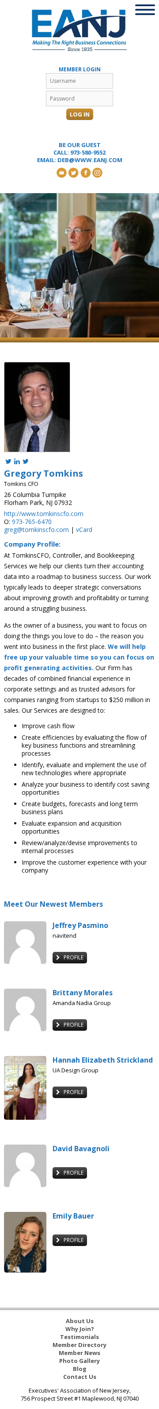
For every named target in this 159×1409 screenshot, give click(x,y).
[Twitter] (8, 461)
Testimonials (79, 1337)
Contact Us (79, 1377)
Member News (79, 1353)
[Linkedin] (17, 461)
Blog (80, 1369)
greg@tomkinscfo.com (36, 529)
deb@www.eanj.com (89, 160)
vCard (84, 529)
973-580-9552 (88, 152)
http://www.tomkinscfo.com (43, 513)
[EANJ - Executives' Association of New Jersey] (79, 30)
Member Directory (79, 1345)
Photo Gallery (79, 1361)
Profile (72, 957)
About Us (80, 1321)
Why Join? (79, 1329)
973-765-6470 (32, 521)
